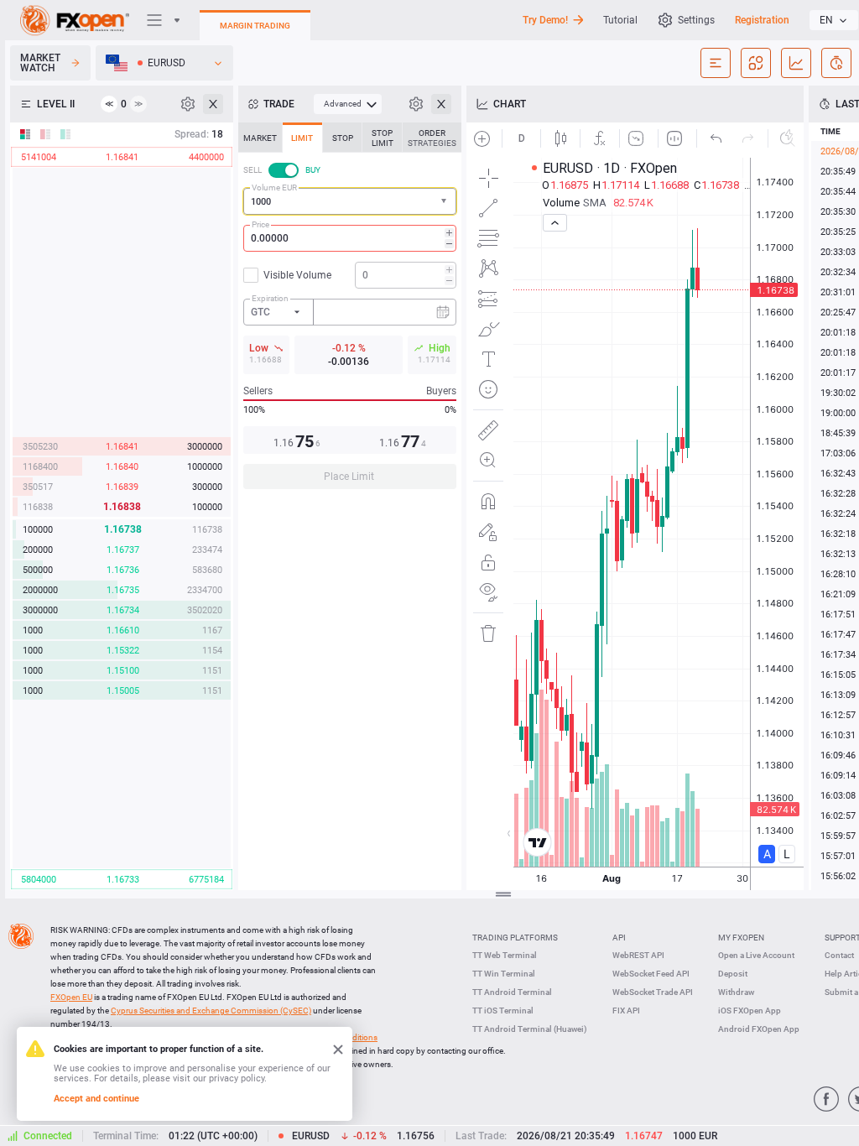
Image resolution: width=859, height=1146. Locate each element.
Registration (762, 20)
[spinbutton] (349, 238)
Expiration (270, 298)
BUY (312, 170)
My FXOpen (741, 937)
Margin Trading (255, 25)
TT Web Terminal (504, 955)
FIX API (626, 1010)
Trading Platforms (515, 937)
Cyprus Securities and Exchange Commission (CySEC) (211, 1010)
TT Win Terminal (503, 973)
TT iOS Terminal (503, 1010)
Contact (839, 955)
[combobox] (349, 201)
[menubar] (348, 104)
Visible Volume (297, 275)
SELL (252, 170)
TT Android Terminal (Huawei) (529, 1029)
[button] (445, 202)
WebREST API (638, 955)
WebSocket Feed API (651, 973)
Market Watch (40, 63)
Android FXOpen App (758, 1029)
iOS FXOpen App (749, 1010)
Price (260, 224)
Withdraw (736, 992)
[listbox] (834, 20)
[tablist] (349, 310)
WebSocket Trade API (652, 992)
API (619, 937)
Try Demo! (545, 20)
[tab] (260, 137)
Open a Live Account (756, 955)
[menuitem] (348, 104)
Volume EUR (274, 187)
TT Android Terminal (512, 992)
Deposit (732, 973)
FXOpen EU (71, 997)
